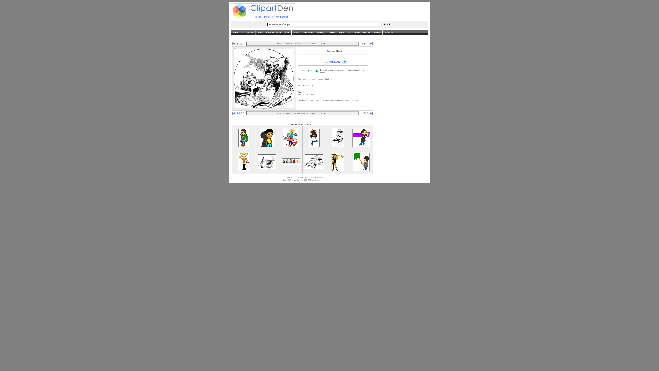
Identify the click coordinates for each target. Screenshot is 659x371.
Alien (260, 32)
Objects (331, 32)
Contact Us (302, 177)
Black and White (273, 32)
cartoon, (301, 94)
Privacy (289, 177)
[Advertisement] (361, 11)
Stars (295, 32)
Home (235, 32)
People (377, 32)
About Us (388, 32)
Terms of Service (316, 177)
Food (287, 32)
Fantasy (320, 32)
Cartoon (296, 44)
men (312, 94)
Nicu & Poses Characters (359, 32)
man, (307, 94)
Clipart (287, 44)
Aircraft (250, 32)
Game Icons (307, 32)
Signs (341, 32)
